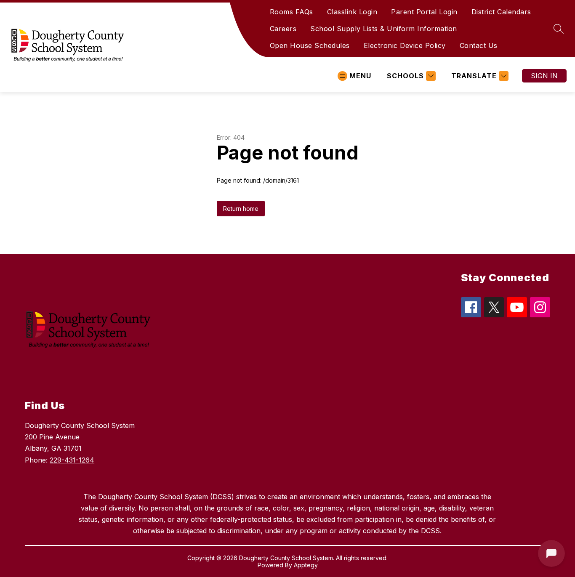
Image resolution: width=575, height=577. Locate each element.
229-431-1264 (72, 460)
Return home (240, 208)
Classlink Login (352, 12)
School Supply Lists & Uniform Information (383, 28)
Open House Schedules (310, 45)
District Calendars (501, 12)
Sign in (544, 76)
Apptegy (306, 565)
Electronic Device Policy (405, 45)
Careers (283, 28)
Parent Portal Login (424, 12)
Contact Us (479, 45)
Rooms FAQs (291, 12)
